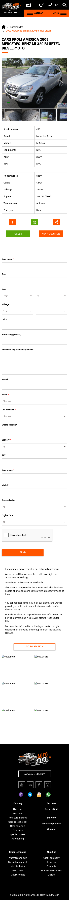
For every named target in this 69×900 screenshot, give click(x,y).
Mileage (5, 304)
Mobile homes (18, 874)
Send (23, 552)
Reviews (51, 862)
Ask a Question (51, 233)
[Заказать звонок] (41, 5)
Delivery (6, 440)
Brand (5, 394)
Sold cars (17, 813)
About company (51, 858)
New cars (18, 830)
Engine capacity (9, 424)
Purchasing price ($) (11, 334)
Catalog (18, 803)
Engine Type (7, 515)
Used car (17, 809)
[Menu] (29, 13)
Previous (7, 83)
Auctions (51, 803)
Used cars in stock (17, 821)
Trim (4, 274)
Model (5, 485)
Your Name (8, 259)
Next (62, 83)
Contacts (51, 866)
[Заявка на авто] (28, 5)
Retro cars (17, 870)
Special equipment (17, 862)
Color (4, 319)
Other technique (17, 852)
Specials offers (17, 834)
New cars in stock (18, 817)
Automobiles (16, 27)
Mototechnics (18, 866)
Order (18, 233)
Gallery (51, 874)
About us (51, 852)
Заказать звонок (34, 774)
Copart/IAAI (51, 809)
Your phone (8, 470)
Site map (51, 829)
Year (4, 289)
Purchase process (51, 823)
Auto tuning (18, 838)
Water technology (18, 858)
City (4, 455)
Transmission (8, 500)
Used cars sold (17, 826)
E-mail (6, 379)
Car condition (9, 409)
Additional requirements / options (17, 349)
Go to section (34, 646)
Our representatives (51, 870)
